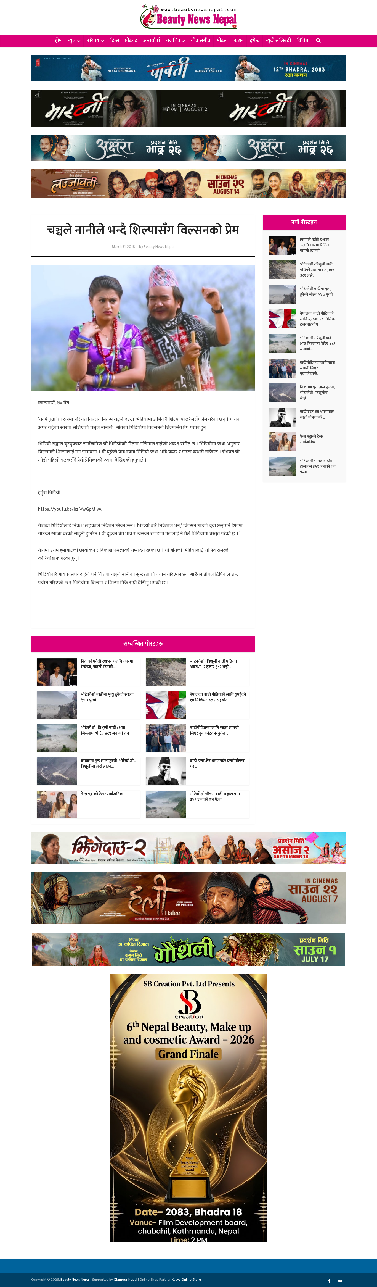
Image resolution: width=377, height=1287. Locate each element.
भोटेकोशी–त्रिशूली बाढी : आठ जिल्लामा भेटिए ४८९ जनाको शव (105, 730)
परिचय (93, 40)
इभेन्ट (255, 40)
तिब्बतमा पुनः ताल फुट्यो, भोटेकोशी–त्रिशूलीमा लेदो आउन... (108, 763)
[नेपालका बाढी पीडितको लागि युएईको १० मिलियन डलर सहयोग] (284, 318)
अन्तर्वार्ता (151, 40)
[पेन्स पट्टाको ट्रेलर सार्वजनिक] (284, 441)
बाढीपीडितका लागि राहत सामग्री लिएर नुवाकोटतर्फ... (317, 368)
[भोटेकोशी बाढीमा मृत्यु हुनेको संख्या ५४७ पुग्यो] (284, 294)
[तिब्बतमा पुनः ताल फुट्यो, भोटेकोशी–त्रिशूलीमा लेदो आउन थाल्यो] (284, 392)
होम (58, 40)
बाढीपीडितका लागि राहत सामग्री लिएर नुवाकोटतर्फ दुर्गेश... (214, 730)
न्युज (72, 40)
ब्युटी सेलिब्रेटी (278, 40)
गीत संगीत (201, 40)
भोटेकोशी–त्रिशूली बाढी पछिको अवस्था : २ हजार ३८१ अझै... (213, 664)
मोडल (222, 40)
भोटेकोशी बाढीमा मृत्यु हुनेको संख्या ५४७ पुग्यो (107, 697)
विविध (302, 40)
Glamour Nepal (125, 1280)
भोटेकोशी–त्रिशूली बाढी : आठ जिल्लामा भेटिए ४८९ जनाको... (318, 343)
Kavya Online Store (186, 1280)
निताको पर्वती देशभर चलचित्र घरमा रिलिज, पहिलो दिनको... (107, 664)
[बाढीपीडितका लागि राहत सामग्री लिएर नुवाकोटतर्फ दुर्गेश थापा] (284, 368)
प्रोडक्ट (131, 40)
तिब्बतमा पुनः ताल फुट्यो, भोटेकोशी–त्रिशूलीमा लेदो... (317, 392)
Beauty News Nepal (159, 246)
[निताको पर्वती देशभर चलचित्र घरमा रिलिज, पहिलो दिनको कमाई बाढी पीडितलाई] (284, 245)
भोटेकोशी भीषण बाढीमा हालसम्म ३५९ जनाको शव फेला (215, 797)
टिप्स (114, 40)
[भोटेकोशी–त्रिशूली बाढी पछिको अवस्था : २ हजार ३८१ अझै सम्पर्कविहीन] (284, 269)
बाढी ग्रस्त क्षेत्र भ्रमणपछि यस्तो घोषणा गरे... (217, 763)
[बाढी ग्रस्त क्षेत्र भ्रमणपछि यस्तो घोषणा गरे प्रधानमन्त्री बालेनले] (284, 417)
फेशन (238, 40)
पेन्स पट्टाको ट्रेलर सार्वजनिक (102, 794)
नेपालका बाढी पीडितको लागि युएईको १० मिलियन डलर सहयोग (218, 697)
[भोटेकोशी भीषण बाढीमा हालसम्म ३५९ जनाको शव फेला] (284, 466)
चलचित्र (173, 40)
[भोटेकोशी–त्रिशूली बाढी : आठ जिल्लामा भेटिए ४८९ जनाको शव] (284, 343)
